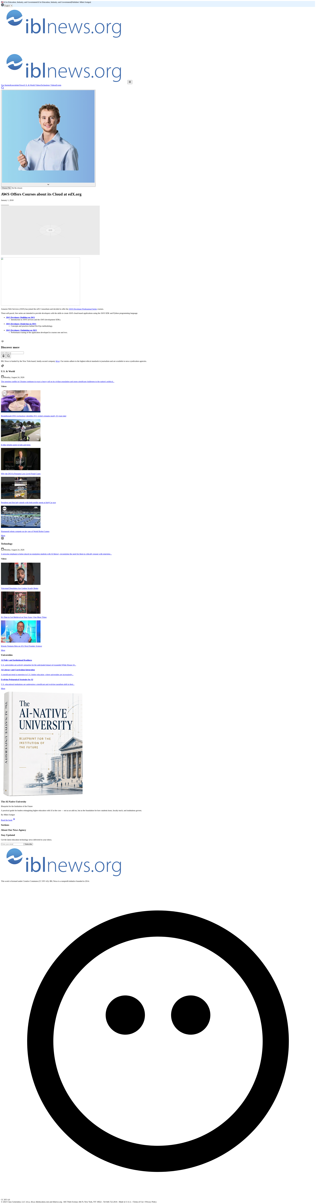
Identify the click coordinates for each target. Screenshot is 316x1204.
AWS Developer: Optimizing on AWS (21, 330)
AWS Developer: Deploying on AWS (21, 324)
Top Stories (5, 85)
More (3, 536)
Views (21, 85)
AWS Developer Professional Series (83, 309)
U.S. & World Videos (32, 85)
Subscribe (28, 844)
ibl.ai (57, 361)
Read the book (6, 820)
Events (58, 85)
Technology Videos (48, 85)
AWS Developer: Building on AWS (20, 317)
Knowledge (14, 85)
